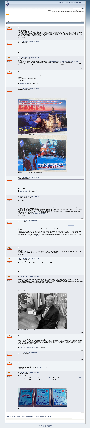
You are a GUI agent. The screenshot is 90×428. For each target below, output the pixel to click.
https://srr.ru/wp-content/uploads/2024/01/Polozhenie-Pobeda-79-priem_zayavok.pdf (64, 61)
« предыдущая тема (75, 19)
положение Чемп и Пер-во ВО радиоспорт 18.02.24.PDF (27, 190)
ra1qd (9, 27)
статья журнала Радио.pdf (23, 191)
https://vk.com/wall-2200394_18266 (42, 367)
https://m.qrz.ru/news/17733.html (23, 358)
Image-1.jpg (20, 329)
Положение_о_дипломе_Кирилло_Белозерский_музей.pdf (28, 347)
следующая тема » (81, 19)
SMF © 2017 (45, 425)
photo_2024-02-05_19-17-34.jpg (23, 134)
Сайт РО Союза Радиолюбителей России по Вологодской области (70, 2)
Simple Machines (49, 425)
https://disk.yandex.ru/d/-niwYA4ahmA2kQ (38, 213)
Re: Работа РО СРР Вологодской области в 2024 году (29, 41)
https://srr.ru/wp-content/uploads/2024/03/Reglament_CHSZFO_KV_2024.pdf (44, 263)
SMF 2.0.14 (40, 425)
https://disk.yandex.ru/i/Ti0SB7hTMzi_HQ (45, 377)
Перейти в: (70, 418)
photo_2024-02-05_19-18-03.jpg (23, 172)
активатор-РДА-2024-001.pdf (23, 83)
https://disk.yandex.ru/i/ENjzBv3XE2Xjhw (75, 377)
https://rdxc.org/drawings (40, 235)
